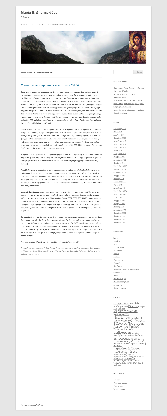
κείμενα (141, 339)
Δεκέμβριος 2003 (120, 194)
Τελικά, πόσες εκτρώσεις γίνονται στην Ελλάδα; (51, 85)
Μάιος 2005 (118, 185)
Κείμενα (117, 257)
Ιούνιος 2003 (118, 197)
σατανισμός (129, 358)
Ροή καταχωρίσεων (121, 383)
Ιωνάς (115, 308)
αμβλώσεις (85, 248)
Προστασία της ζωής (63, 248)
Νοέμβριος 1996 (119, 222)
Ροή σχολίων (118, 386)
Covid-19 (124, 303)
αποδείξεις (135, 333)
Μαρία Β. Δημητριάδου (39, 12)
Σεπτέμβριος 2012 (120, 166)
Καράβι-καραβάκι (120, 113)
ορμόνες (118, 345)
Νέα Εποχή (118, 266)
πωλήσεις (118, 358)
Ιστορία (116, 254)
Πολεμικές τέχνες (120, 279)
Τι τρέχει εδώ (37, 25)
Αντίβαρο (118, 306)
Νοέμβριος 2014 (119, 157)
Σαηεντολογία (120, 321)
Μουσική (117, 263)
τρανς (136, 360)
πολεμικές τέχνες (125, 351)
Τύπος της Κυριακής (123, 329)
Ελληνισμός (118, 251)
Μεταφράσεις (118, 260)
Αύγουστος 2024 (120, 129)
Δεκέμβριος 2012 (120, 160)
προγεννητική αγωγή (124, 354)
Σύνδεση (117, 380)
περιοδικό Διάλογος (127, 348)
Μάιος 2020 (118, 132)
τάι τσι (130, 360)
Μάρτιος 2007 (119, 179)
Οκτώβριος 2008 (120, 172)
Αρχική (24, 25)
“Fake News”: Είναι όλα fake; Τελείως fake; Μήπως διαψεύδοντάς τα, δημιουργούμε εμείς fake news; (129, 104)
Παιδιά (52, 248)
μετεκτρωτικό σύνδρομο (125, 343)
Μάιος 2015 (118, 151)
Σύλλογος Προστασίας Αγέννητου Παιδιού (77, 251)
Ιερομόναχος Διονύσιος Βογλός (61, 25)
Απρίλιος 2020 (119, 135)
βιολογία (118, 335)
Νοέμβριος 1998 (119, 216)
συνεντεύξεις (120, 360)
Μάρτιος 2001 (119, 207)
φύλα (140, 363)
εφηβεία (135, 339)
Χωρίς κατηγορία (120, 288)
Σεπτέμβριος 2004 (120, 191)
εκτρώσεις (33, 251)
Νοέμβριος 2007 (119, 176)
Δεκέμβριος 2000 (120, 210)
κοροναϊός (119, 341)
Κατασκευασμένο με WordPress (32, 405)
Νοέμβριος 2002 (119, 201)
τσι (135, 363)
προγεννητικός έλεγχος (125, 356)
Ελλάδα (133, 306)
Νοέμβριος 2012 (119, 163)
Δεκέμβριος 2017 (120, 141)
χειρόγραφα (117, 365)
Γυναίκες (117, 241)
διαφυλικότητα (136, 335)
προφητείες (140, 356)
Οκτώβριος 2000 (120, 213)
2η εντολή (117, 304)
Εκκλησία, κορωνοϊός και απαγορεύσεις (129, 110)
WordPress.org (119, 389)
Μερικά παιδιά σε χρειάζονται (49, 251)
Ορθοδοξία (118, 272)
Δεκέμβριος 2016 (120, 144)
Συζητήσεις (134, 320)
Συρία (143, 321)
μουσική (142, 343)
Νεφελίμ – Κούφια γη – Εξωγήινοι (126, 269)
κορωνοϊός (140, 341)
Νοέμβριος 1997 (119, 219)
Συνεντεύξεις (118, 285)
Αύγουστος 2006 (120, 182)
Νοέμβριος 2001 (119, 204)
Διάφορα (117, 244)
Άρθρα (46, 248)
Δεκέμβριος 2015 (120, 147)
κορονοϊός (129, 341)
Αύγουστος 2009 (120, 169)
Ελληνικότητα (119, 247)
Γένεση (125, 306)
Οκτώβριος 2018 (120, 138)
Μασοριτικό (121, 308)
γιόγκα (125, 335)
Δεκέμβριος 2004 (120, 188)
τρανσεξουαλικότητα (124, 363)
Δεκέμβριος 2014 (120, 154)
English (134, 303)
